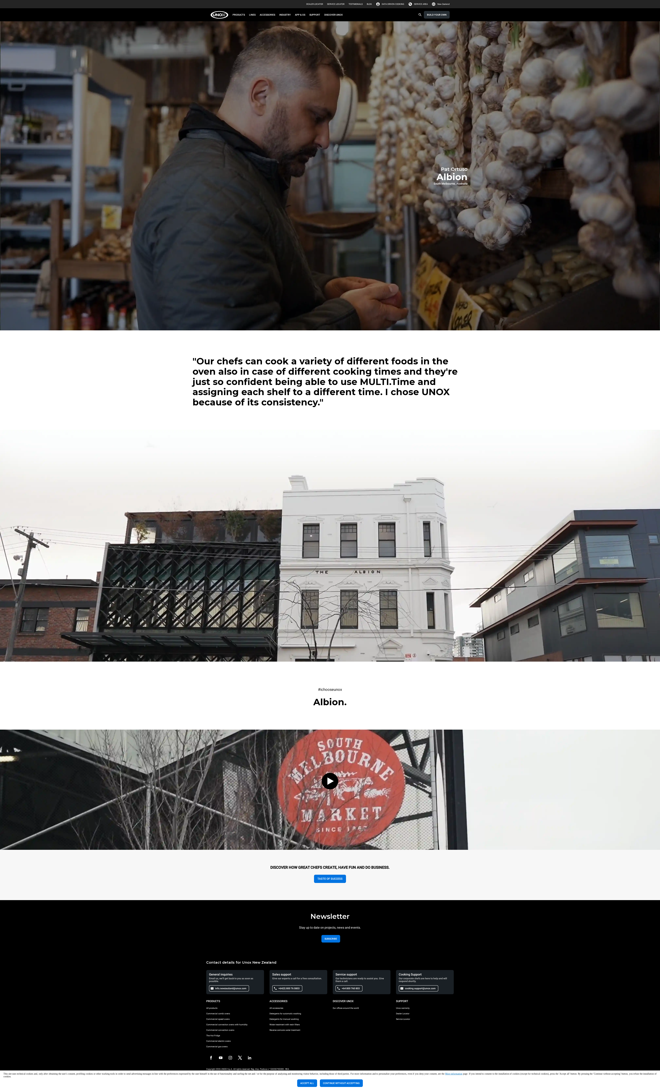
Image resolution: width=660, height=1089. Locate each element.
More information (454, 1074)
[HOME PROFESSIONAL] (220, 15)
